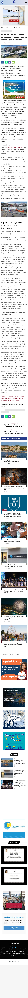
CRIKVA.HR (14, 943)
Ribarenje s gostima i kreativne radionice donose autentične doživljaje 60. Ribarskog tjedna (13, 461)
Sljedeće (12, 654)
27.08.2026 (7, 465)
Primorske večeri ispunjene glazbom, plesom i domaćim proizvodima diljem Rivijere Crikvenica (13, 644)
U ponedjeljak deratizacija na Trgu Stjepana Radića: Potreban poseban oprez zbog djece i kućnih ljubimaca (12, 514)
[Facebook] (13, 947)
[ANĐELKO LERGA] (14, 855)
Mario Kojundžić (5, 43)
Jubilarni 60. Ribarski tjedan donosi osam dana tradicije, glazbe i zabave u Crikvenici (14, 618)
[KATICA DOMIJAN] (14, 876)
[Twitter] (15, 947)
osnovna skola (21, 410)
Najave (5, 456)
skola (3, 412)
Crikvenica (8, 410)
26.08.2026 (7, 568)
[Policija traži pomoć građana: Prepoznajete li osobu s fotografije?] (14, 531)
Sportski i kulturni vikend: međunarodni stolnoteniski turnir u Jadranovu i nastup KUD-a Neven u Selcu (13, 591)
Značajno (9, 30)
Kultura (5, 483)
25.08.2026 (7, 595)
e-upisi (14, 410)
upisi (7, 412)
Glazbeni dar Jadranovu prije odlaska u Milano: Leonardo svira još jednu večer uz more (14, 488)
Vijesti (3, 30)
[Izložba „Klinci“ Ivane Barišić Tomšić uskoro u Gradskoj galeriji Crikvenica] (14, 556)
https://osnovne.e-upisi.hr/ (15, 147)
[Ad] (14, 15)
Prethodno (5, 654)
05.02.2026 (13, 43)
